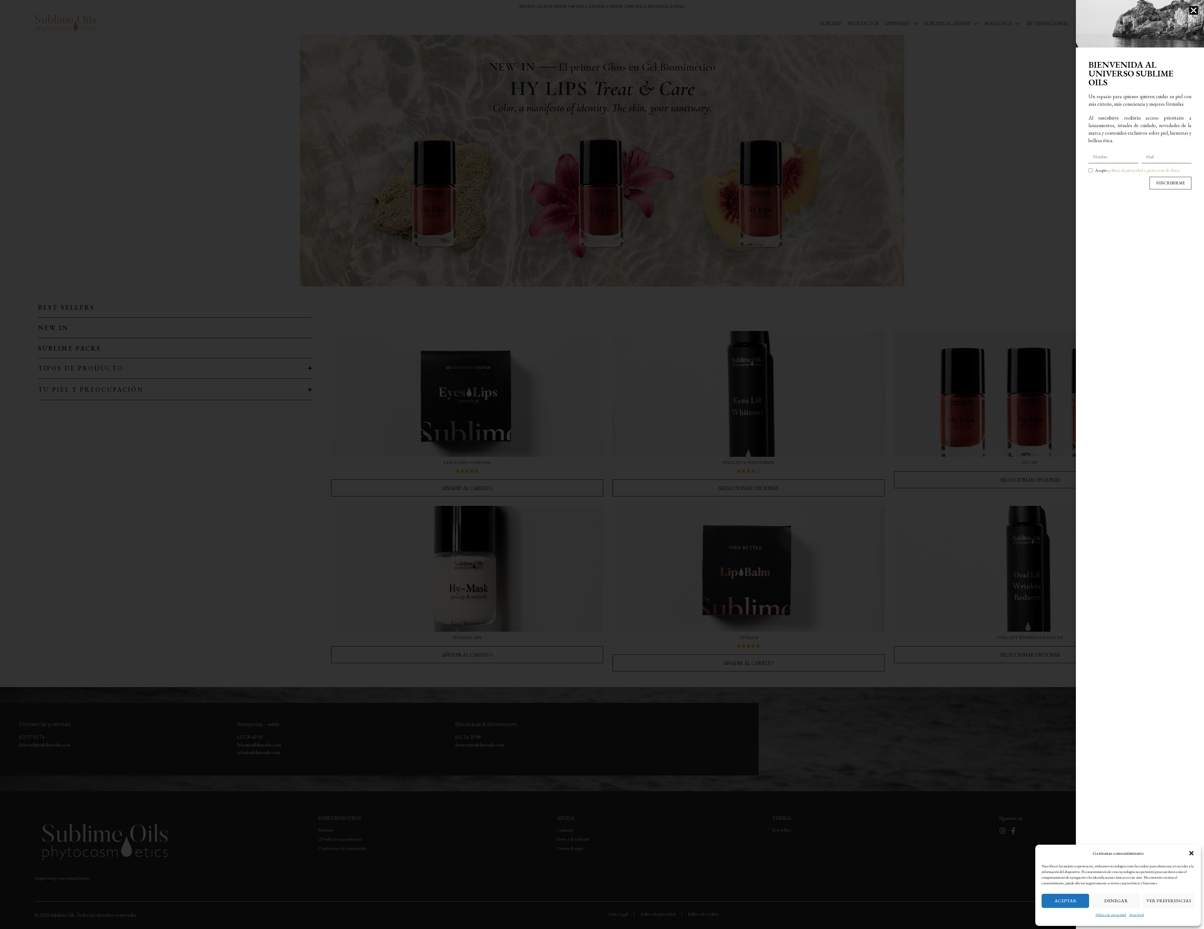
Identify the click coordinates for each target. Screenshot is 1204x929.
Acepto (1137, 170)
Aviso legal (1136, 914)
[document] (602, 464)
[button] (1191, 853)
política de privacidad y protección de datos (1143, 170)
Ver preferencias (1168, 901)
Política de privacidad (1110, 914)
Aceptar (1065, 901)
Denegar (1116, 901)
